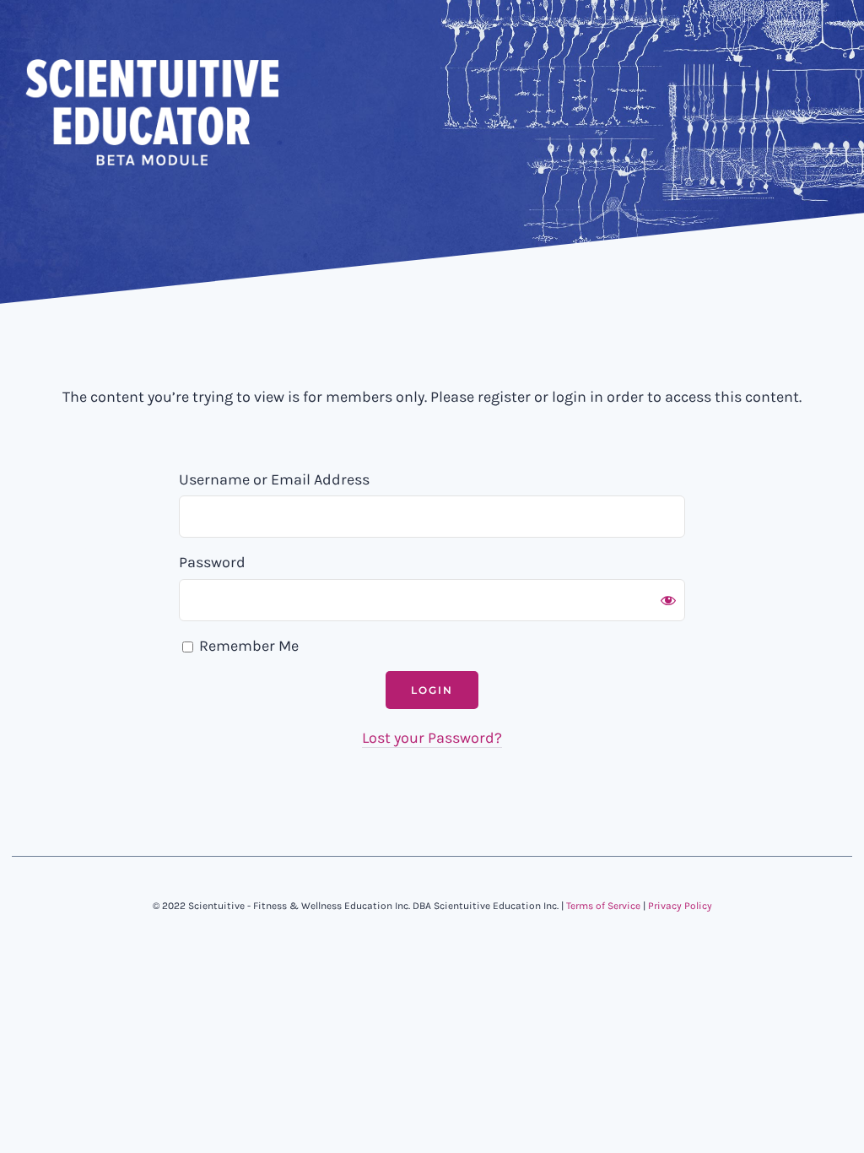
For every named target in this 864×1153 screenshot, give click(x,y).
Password (212, 562)
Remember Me (247, 645)
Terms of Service (603, 906)
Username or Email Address (274, 479)
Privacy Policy (680, 906)
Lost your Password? (432, 737)
